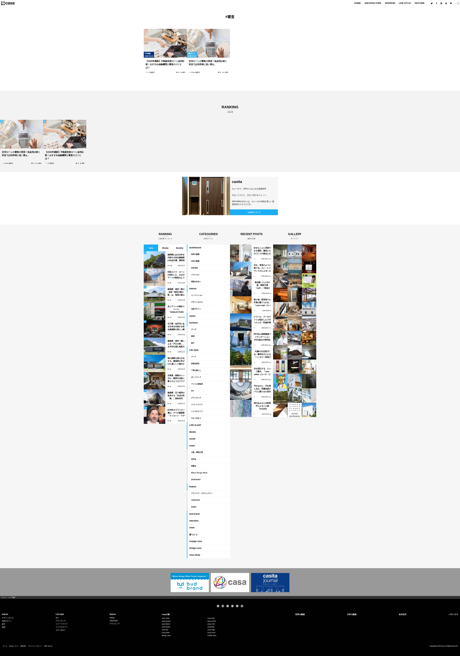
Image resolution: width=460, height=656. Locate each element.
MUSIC (192, 432)
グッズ (193, 329)
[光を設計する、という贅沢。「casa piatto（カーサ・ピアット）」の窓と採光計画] (241, 374)
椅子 (193, 343)
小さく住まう (196, 418)
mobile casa (211, 635)
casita (237, 182)
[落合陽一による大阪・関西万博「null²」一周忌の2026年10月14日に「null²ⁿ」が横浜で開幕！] (241, 287)
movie (192, 439)
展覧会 (193, 466)
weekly (165, 248)
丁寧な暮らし (196, 370)
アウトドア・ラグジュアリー (202, 493)
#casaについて (13, 646)
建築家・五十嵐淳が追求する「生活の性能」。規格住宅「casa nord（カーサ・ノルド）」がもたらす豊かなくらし (176, 396)
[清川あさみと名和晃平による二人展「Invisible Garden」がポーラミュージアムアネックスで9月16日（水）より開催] (241, 408)
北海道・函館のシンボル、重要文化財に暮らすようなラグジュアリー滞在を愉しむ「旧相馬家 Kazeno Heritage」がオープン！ (176, 378)
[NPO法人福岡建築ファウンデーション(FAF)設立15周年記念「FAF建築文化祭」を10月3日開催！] (241, 339)
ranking (230, 109)
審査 (231, 17)
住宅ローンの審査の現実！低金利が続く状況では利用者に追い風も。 (208, 63)
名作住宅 (194, 268)
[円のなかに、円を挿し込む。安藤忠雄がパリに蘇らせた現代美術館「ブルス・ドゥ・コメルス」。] (241, 391)
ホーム (5, 646)
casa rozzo (211, 632)
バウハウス (195, 275)
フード (193, 357)
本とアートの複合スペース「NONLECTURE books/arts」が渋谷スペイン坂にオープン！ (176, 309)
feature (420, 3)
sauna (192, 316)
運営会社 (23, 646)
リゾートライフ (197, 404)
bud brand (194, 514)
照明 (193, 336)
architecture (373, 3)
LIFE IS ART (195, 425)
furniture (193, 323)
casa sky (165, 630)
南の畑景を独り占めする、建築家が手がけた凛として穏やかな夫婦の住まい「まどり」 (176, 361)
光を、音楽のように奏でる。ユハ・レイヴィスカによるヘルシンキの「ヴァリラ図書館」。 (262, 268)
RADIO (193, 507)
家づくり (192, 53)
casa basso (166, 627)
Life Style (405, 3)
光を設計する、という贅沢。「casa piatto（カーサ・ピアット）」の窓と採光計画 (262, 372)
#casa (443, 646)
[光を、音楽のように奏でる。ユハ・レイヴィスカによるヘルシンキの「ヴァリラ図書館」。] (241, 270)
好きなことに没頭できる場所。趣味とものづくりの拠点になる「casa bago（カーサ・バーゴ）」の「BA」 (262, 251)
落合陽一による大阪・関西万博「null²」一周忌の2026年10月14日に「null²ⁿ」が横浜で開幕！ (262, 285)
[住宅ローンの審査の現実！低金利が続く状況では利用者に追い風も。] (208, 43)
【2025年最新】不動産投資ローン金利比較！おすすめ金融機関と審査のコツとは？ (165, 64)
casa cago (211, 630)
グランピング (196, 398)
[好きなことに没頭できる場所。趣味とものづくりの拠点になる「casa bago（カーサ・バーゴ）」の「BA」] (241, 253)
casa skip (210, 627)
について (254, 212)
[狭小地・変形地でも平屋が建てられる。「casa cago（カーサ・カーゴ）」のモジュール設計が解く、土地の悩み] (241, 305)
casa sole (210, 618)
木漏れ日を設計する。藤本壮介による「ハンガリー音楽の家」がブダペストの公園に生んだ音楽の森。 (262, 354)
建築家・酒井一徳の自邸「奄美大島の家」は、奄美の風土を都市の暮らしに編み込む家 (176, 292)
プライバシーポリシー (35, 646)
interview (193, 521)
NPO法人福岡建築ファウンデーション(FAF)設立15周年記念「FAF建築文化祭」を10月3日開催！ (262, 337)
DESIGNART (196, 479)
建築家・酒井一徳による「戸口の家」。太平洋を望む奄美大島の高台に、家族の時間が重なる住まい (176, 344)
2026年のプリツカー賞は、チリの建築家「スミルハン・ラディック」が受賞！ (176, 413)
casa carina (211, 621)
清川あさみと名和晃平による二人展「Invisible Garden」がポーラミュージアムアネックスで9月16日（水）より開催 (262, 406)
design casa (195, 548)
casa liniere (166, 624)
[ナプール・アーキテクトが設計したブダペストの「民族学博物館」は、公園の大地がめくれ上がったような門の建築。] (241, 322)
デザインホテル (197, 302)
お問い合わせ (48, 646)
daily (151, 248)
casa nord (211, 624)
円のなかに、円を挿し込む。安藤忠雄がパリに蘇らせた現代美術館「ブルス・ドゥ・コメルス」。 (262, 389)
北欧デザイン (196, 309)
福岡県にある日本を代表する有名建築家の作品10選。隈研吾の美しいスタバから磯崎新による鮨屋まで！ (176, 258)
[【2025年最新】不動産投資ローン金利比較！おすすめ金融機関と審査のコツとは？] (165, 43)
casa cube (165, 618)
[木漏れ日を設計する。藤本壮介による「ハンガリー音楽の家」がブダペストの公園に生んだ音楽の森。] (241, 356)
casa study (194, 555)
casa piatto (166, 632)
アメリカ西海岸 (197, 384)
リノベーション (197, 295)
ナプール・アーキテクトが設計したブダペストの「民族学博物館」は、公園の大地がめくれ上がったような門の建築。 (262, 320)
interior (390, 3)
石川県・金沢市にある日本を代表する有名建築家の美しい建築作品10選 (176, 327)
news (192, 527)
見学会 (193, 459)
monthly (179, 248)
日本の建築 (195, 261)
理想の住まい (196, 281)
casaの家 (166, 614)
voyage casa (195, 541)
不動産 (148, 53)
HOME (357, 3)
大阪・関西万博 (197, 452)
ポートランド (196, 377)
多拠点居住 (195, 363)
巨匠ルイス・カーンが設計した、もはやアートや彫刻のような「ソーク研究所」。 (176, 275)
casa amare (166, 621)
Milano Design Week (199, 473)
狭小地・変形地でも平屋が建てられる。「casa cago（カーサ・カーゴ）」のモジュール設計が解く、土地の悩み (262, 303)
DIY (192, 391)
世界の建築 (195, 254)
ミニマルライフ (197, 411)
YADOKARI (195, 500)
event (192, 445)
